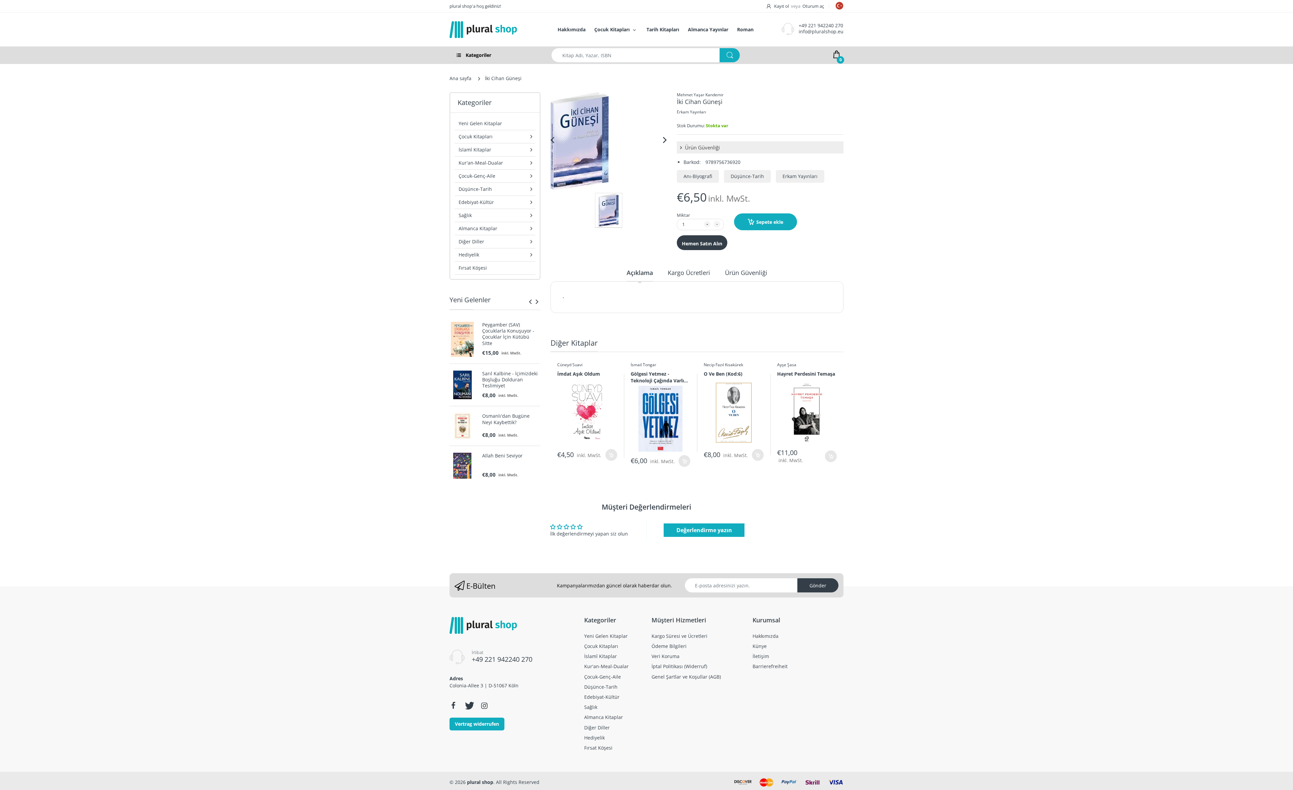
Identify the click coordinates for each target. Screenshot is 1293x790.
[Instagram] (484, 705)
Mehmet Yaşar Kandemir (700, 95)
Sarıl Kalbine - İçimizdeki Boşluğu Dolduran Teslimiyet (510, 380)
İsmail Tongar (643, 365)
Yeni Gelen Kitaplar (480, 123)
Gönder (817, 585)
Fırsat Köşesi (473, 268)
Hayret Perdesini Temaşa (806, 374)
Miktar (683, 215)
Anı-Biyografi (698, 176)
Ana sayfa (460, 78)
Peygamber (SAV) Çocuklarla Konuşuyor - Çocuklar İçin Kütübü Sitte (508, 334)
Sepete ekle (769, 222)
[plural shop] (496, 29)
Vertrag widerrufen (477, 724)
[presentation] (530, 302)
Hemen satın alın (702, 243)
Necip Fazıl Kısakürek (723, 365)
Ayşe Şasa (786, 365)
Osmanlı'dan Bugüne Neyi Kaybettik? (506, 419)
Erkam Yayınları (691, 112)
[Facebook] (453, 705)
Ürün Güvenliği (702, 147)
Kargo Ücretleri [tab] (689, 273)
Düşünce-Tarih (747, 176)
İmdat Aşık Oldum (578, 374)
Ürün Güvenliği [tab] (746, 273)
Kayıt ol (781, 6)
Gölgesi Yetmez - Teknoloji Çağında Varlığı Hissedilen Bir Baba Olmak (659, 377)
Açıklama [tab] (640, 273)
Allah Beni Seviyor (502, 456)
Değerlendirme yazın (704, 530)
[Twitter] (468, 705)
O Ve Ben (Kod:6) (723, 374)
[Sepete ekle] (611, 455)
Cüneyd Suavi (570, 365)
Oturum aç (813, 6)
